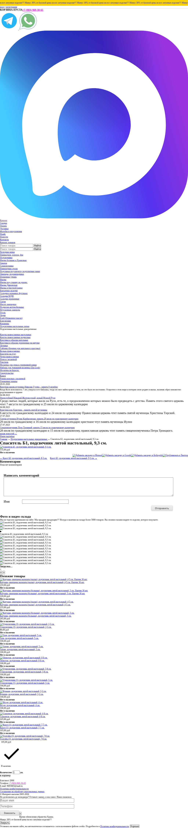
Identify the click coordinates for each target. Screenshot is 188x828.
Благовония (5, 321)
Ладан (3, 315)
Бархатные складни (9, 290)
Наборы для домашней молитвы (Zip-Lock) (20, 367)
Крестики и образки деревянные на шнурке (20, 343)
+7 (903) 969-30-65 (32, 10)
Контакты (4, 239)
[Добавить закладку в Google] (116, 455)
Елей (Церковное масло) (11, 318)
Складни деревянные (9, 299)
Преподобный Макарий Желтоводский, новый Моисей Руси (27, 398)
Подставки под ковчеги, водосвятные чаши (20, 271)
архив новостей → (8, 433)
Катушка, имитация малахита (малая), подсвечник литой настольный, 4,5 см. (35, 604)
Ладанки (4, 345)
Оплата (3, 226)
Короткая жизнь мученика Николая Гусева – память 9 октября (29, 387)
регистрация (11, 7)
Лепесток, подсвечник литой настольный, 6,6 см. (22, 660)
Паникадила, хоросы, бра (11, 255)
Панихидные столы (9, 268)
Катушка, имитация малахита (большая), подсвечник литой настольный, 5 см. (35, 616)
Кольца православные (10, 351)
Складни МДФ (7, 296)
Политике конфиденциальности (114, 826)
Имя (7, 501)
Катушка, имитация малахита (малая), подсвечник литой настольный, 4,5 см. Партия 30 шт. (42, 582)
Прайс (3, 234)
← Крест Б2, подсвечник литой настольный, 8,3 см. (23, 458)
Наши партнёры (7, 436)
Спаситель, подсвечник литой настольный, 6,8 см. (23, 716)
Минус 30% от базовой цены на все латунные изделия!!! (43, 2)
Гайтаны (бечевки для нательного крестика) (20, 348)
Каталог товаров (7, 242)
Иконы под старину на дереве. (14, 282)
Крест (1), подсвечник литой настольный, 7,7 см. (22, 727)
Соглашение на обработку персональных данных (22, 791)
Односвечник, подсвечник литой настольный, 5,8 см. (24, 672)
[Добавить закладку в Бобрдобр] (147, 455)
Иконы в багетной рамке (11, 288)
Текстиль (4, 362)
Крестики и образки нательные (14, 340)
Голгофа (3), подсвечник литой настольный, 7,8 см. (23, 739)
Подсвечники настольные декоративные (29, 439)
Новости (4, 237)
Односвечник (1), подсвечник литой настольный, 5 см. (25, 683)
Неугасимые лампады (10, 310)
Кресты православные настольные (15, 334)
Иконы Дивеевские (8, 285)
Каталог (3, 220)
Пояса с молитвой (8, 359)
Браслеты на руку (8, 354)
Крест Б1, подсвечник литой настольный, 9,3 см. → (73, 458)
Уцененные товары (8, 381)
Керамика (4, 323)
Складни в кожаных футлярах (14, 293)
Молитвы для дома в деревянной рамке (18, 365)
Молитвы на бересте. (9, 370)
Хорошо (134, 826)
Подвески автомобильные (12, 307)
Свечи (3, 301)
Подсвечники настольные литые (14, 326)
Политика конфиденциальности (14, 788)
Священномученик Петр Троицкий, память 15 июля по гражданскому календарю (37, 427)
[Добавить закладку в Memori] (87, 455)
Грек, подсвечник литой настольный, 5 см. (19, 638)
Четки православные (9, 356)
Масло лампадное (8, 304)
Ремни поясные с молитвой (12, 378)
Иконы (3, 279)
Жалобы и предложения (11, 231)
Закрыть (5, 822)
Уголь (3, 312)
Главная (3, 439)
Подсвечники (6, 257)
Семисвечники (6, 266)
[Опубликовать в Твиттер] (175, 455)
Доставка (4, 228)
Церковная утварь (8, 277)
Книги (3, 376)
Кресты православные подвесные (15, 337)
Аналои (3, 263)
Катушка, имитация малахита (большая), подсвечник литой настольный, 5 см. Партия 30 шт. (42, 593)
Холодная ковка (7, 252)
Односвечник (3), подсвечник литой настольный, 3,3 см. (26, 627)
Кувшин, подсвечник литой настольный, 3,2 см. (22, 694)
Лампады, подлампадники (12, 274)
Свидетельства (6, 373)
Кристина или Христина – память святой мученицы (23, 410)
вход (2, 7)
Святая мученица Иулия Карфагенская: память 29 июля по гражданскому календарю (39, 418)
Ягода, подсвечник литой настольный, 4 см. (20, 705)
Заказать (9, 812)
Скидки (3, 223)
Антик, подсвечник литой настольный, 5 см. (20, 649)
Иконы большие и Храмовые (13, 260)
